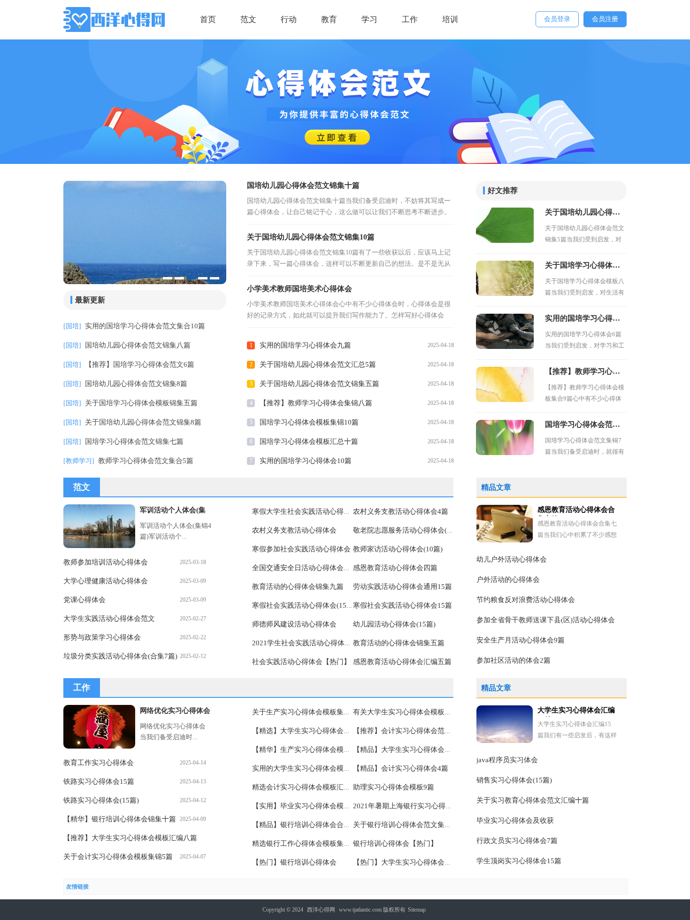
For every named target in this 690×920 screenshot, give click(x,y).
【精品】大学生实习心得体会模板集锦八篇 (420, 749)
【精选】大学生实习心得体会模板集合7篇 (317, 730)
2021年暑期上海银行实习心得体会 (406, 806)
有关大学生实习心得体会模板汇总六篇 (413, 712)
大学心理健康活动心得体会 (105, 581)
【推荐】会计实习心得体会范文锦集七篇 (416, 730)
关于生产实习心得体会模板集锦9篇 (306, 712)
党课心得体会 (84, 599)
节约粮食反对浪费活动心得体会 (525, 599)
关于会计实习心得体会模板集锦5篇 (118, 856)
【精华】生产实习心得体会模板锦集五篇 (315, 749)
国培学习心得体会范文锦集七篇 (134, 441)
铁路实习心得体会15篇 (98, 781)
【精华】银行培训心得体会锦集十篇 (119, 819)
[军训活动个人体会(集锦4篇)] (99, 526)
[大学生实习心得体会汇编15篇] (504, 724)
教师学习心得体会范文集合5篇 (145, 460)
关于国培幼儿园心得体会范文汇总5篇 (318, 364)
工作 (410, 19)
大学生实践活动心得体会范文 (109, 618)
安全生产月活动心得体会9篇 (520, 640)
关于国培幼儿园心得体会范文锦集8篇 (143, 422)
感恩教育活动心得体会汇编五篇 (402, 661)
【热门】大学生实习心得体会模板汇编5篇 (418, 862)
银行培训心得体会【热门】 (395, 843)
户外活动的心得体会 (508, 579)
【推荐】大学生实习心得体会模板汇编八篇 (130, 838)
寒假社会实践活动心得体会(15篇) (304, 605)
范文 (248, 19)
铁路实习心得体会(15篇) (101, 800)
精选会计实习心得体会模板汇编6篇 (306, 787)
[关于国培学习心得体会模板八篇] (505, 278)
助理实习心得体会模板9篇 (393, 787)
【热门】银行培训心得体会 (294, 862)
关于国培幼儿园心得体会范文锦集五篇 (319, 383)
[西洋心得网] (115, 19)
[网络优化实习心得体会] (99, 727)
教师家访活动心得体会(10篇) (398, 549)
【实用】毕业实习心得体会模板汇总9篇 (314, 806)
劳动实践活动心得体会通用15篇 (402, 586)
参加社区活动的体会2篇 (513, 660)
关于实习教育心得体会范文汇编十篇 (532, 800)
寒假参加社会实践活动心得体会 (301, 549)
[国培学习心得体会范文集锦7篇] (505, 437)
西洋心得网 (321, 909)
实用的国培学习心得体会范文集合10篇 (145, 326)
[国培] (72, 326)
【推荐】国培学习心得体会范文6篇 (139, 364)
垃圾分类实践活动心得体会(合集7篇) (120, 656)
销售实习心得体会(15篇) (514, 780)
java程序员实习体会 (507, 760)
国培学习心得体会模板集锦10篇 (309, 422)
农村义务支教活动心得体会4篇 (400, 511)
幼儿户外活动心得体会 (511, 559)
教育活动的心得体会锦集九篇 (298, 586)
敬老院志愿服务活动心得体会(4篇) (406, 530)
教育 (329, 19)
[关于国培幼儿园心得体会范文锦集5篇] (505, 225)
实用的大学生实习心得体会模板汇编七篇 (315, 768)
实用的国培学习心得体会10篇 (306, 460)
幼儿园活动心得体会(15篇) (394, 624)
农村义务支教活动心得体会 (294, 530)
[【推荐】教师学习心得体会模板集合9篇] (505, 384)
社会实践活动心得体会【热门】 (301, 661)
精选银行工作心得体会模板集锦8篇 (306, 843)
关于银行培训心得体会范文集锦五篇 (409, 824)
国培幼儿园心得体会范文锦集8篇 (136, 383)
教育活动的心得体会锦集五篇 (399, 643)
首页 (208, 19)
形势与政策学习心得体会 (102, 637)
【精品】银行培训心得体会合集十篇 (308, 824)
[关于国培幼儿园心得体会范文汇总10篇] (188, 233)
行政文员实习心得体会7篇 (517, 840)
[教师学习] (78, 460)
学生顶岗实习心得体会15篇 (518, 861)
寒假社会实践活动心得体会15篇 (402, 605)
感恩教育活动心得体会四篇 (395, 568)
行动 (289, 19)
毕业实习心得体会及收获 (515, 820)
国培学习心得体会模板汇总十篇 (309, 441)
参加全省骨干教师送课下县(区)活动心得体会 (545, 620)
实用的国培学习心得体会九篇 (305, 345)
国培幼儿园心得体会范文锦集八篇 (138, 345)
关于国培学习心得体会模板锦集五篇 (141, 403)
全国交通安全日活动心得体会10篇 (305, 568)
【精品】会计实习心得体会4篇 (400, 768)
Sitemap (417, 909)
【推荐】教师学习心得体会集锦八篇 (316, 403)
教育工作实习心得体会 (98, 762)
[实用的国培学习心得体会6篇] (505, 331)
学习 (369, 19)
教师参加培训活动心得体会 (105, 562)
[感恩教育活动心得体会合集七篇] (504, 523)
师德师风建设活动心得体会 (294, 624)
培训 (450, 19)
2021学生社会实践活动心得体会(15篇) (311, 643)
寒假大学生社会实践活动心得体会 (305, 511)
